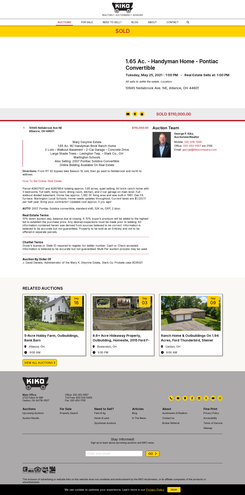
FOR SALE (87, 22)
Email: (178, 149)
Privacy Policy (211, 413)
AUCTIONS (64, 22)
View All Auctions (38, 362)
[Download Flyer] (128, 113)
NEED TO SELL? (112, 22)
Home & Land (101, 418)
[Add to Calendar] (142, 113)
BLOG (134, 22)
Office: (178, 145)
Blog (134, 413)
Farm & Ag (100, 413)
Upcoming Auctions (33, 413)
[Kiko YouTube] (213, 398)
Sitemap (208, 428)
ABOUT (152, 22)
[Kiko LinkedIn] (199, 398)
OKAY (174, 489)
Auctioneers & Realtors (174, 413)
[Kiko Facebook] (192, 398)
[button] (188, 22)
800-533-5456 (84, 397)
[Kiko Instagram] (220, 398)
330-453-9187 (192, 145)
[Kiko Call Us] (171, 398)
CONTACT (172, 22)
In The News (139, 418)
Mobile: (178, 142)
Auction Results (30, 418)
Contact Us (168, 418)
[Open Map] (135, 113)
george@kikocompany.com (199, 149)
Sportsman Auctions (105, 423)
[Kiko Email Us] (178, 398)
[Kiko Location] (185, 398)
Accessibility (210, 418)
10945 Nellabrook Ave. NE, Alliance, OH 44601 (162, 88)
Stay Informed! (122, 439)
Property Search (69, 413)
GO (151, 454)
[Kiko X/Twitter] (206, 398)
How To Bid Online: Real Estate (42, 181)
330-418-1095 (193, 142)
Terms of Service (213, 423)
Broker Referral (170, 423)
